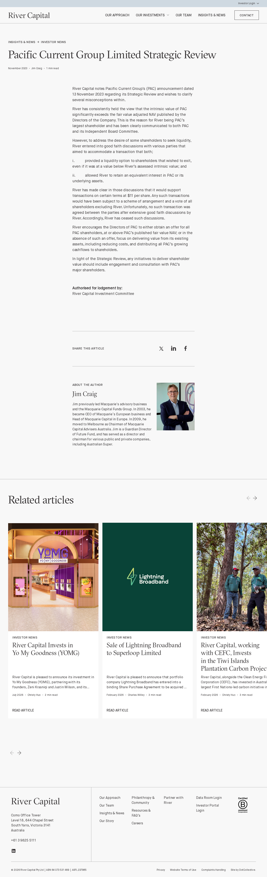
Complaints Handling (213, 870)
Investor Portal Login (207, 808)
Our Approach (109, 798)
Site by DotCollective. (243, 870)
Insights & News (112, 813)
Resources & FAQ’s (141, 813)
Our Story (106, 821)
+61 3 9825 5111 (23, 840)
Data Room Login (209, 798)
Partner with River (173, 800)
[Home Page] (29, 15)
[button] (230, 3)
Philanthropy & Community (143, 800)
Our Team (106, 805)
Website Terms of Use (183, 870)
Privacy (161, 870)
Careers (137, 823)
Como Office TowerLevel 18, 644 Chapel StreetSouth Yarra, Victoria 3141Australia (32, 823)
